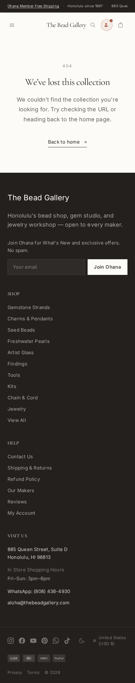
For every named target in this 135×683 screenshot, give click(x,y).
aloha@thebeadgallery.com (38, 603)
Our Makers (21, 490)
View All (17, 420)
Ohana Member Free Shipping (33, 6)
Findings (17, 364)
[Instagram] (11, 641)
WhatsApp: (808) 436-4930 (39, 591)
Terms (33, 672)
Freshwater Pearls (29, 341)
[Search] (93, 25)
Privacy (15, 672)
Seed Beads (21, 330)
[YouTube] (33, 641)
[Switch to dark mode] (81, 640)
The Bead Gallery (66, 25)
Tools (14, 375)
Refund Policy (24, 479)
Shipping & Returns (30, 468)
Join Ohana (107, 267)
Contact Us (20, 457)
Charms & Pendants (30, 319)
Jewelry (17, 409)
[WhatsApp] (56, 641)
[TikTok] (67, 641)
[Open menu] (12, 25)
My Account (21, 513)
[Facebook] (22, 641)
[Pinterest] (44, 641)
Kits (12, 386)
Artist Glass (21, 352)
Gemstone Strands (29, 307)
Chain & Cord (23, 398)
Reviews (17, 502)
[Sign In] (107, 25)
